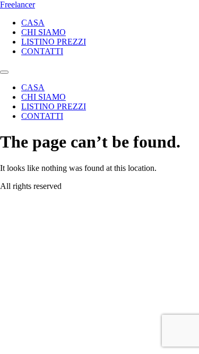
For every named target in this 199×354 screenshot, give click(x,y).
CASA (33, 22)
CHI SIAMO (43, 32)
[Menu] (4, 72)
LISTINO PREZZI (53, 41)
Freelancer (17, 4)
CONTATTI (42, 51)
